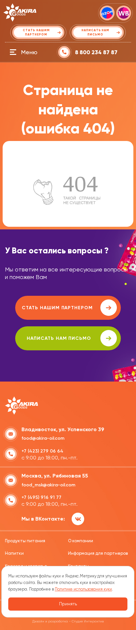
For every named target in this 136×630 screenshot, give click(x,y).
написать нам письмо (59, 338)
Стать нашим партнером (57, 308)
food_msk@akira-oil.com (48, 485)
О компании (80, 540)
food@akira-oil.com (42, 438)
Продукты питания (25, 540)
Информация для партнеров (98, 553)
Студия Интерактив (88, 621)
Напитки (14, 553)
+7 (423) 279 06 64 (42, 451)
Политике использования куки (83, 589)
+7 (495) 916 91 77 (41, 497)
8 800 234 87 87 (96, 52)
